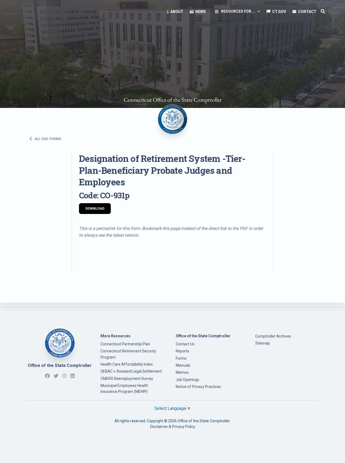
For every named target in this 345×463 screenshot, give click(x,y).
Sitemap (262, 343)
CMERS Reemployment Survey (127, 378)
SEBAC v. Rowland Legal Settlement (131, 371)
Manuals (183, 365)
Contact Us (185, 344)
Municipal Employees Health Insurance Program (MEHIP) (124, 388)
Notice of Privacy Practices (198, 386)
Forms (181, 358)
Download (94, 208)
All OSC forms (47, 139)
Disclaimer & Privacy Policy (172, 426)
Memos (182, 372)
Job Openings (187, 379)
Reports (182, 351)
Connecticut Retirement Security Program (128, 354)
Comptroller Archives (273, 336)
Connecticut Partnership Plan (125, 344)
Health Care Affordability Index (127, 364)
